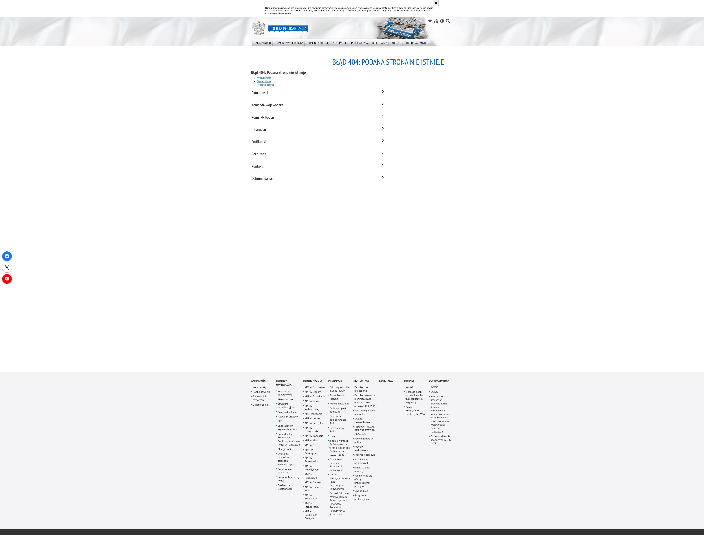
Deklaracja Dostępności (285, 488)
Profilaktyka (361, 382)
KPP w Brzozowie (315, 388)
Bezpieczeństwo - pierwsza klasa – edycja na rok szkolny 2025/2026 (365, 401)
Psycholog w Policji (336, 430)
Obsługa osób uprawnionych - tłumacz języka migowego (414, 398)
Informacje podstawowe (285, 394)
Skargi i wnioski (286, 450)
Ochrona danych (439, 382)
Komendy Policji (312, 382)
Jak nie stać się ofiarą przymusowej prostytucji (363, 482)
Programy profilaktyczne (362, 498)
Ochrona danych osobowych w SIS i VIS (440, 441)
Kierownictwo (285, 400)
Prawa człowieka (339, 404)
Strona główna (264, 81)
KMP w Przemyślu (311, 452)
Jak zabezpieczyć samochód (364, 413)
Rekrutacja (386, 382)
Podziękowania (261, 392)
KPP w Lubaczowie (311, 430)
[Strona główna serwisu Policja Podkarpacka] (430, 21)
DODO (434, 392)
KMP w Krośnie (313, 414)
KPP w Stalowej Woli (313, 489)
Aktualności (258, 382)
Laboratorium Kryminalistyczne (287, 428)
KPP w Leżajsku (314, 423)
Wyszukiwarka (264, 78)
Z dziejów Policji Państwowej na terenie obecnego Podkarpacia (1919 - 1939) (339, 448)
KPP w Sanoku (313, 483)
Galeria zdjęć (260, 405)
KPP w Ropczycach (312, 468)
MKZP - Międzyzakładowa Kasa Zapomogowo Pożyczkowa (339, 482)
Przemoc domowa (364, 455)
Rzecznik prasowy (288, 417)
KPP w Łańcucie (314, 436)
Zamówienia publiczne (285, 471)
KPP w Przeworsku (311, 460)
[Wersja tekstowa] (442, 21)
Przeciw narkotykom (361, 449)
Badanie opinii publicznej (337, 411)
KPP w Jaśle (312, 401)
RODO (434, 388)
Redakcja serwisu (265, 85)
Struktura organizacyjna (286, 406)
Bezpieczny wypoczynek (361, 462)
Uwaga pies (361, 491)
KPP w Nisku (312, 445)
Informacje (335, 382)
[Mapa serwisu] (436, 21)
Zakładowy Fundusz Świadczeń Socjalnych (335, 465)
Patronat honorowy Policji (289, 480)
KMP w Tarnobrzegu (312, 506)
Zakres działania (287, 412)
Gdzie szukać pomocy (362, 470)
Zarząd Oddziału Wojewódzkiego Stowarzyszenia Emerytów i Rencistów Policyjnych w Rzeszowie (339, 505)
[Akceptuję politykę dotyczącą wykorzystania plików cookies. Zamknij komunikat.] (436, 3)
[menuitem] (263, 42)
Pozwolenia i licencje (336, 398)
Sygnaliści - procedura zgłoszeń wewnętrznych (286, 460)
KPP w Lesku (312, 419)
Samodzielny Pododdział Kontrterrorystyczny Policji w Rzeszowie (289, 440)
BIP (280, 422)
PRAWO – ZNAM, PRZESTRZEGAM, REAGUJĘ (365, 431)
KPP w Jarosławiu (315, 397)
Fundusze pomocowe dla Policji (337, 421)
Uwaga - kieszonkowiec (362, 421)
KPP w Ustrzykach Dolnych (311, 516)
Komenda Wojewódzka (284, 383)
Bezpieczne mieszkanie (361, 390)
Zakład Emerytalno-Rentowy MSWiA (415, 411)
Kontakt (409, 382)
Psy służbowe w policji (363, 441)
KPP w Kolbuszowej (312, 408)
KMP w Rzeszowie (311, 477)
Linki (332, 436)
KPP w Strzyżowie (311, 497)
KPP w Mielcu (312, 441)
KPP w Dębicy (313, 392)
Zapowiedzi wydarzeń (259, 399)
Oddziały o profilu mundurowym (339, 390)
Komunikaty (259, 388)
